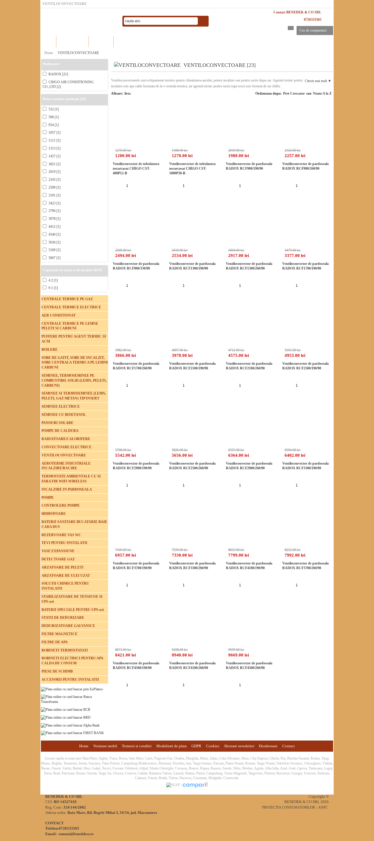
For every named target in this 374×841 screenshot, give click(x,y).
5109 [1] (54, 250)
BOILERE (49, 349)
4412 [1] (54, 227)
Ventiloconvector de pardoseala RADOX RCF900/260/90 (305, 166)
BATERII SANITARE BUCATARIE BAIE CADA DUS (74, 524)
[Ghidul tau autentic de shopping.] (195, 785)
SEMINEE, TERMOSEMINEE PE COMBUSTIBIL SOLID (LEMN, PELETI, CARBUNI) (74, 380)
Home (48, 41)
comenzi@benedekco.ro (76, 834)
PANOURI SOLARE (57, 423)
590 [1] (53, 117)
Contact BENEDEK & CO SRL (297, 12)
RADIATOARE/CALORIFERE (65, 439)
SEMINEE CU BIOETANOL (63, 415)
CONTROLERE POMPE (60, 505)
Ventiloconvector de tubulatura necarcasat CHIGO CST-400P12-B (136, 168)
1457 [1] (54, 156)
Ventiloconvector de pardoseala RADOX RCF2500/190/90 (305, 366)
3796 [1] (54, 211)
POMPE (47, 498)
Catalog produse (73, 41)
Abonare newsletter (239, 746)
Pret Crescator (294, 93)
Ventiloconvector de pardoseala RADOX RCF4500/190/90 (136, 665)
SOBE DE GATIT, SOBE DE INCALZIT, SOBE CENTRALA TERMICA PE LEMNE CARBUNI (74, 363)
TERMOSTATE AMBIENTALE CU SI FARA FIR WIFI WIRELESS (71, 478)
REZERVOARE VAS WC (61, 535)
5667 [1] (54, 258)
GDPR (196, 746)
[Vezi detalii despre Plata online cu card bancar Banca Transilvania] (74, 699)
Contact (288, 746)
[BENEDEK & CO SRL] (79, 21)
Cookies (212, 746)
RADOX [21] (58, 74)
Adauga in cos (141, 185)
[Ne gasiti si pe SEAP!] (173, 785)
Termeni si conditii (137, 746)
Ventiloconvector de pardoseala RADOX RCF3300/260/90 (192, 565)
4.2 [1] (53, 280)
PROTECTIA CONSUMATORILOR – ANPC (295, 807)
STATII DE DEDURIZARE (62, 618)
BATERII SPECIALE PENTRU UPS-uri (72, 610)
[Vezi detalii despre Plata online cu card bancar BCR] (65, 709)
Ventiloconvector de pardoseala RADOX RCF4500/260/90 (249, 665)
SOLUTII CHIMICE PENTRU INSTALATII (65, 585)
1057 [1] (54, 133)
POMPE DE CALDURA (60, 431)
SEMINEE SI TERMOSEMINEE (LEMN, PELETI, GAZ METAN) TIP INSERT (73, 395)
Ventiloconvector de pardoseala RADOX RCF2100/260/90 (249, 366)
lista (127, 93)
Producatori (101, 41)
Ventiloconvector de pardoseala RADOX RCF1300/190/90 (192, 266)
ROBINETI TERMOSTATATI (64, 650)
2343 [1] (54, 180)
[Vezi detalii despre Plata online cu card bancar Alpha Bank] (70, 725)
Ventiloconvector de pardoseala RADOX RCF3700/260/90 (305, 565)
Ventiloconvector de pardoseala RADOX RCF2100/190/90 (192, 366)
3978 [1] (54, 219)
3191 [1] (54, 195)
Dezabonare (268, 746)
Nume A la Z (322, 93)
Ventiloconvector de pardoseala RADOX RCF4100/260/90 (192, 665)
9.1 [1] (53, 288)
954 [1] (53, 125)
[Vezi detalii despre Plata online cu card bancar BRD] (66, 717)
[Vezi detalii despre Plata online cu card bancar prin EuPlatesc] (72, 689)
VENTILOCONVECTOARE (78, 53)
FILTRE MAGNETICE (59, 634)
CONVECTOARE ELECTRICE (66, 447)
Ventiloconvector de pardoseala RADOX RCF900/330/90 (136, 266)
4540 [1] (54, 234)
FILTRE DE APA (54, 642)
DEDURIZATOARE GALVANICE (68, 626)
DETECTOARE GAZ (58, 559)
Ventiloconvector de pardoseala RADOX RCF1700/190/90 (305, 266)
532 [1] (53, 109)
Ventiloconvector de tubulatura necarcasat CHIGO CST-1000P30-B (192, 168)
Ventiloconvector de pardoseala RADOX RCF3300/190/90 (305, 465)
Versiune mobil (105, 746)
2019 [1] (54, 172)
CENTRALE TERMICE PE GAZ (67, 299)
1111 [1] (54, 140)
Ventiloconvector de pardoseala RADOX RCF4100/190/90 (249, 565)
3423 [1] (54, 203)
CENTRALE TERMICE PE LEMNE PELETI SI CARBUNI (69, 326)
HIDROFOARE (53, 514)
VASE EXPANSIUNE (58, 551)
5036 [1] (54, 242)
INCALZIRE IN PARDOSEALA (66, 489)
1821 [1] (54, 164)
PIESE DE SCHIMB (57, 671)
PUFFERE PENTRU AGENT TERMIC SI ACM (73, 338)
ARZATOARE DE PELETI (62, 567)
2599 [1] (54, 187)
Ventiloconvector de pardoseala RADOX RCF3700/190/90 (136, 565)
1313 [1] (54, 148)
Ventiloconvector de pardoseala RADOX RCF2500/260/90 (192, 465)
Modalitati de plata (171, 746)
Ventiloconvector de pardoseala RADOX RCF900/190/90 (249, 166)
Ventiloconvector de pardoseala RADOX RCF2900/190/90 (136, 465)
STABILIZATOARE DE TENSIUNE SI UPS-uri (72, 599)
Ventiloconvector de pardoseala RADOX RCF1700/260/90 (136, 366)
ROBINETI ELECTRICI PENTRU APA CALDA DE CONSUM (72, 660)
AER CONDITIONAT (58, 315)
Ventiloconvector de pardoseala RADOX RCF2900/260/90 (249, 465)
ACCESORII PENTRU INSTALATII (70, 679)
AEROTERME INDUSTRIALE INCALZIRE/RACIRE (66, 465)
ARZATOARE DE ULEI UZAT (65, 576)
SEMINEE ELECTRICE (60, 406)
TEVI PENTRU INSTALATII (64, 543)
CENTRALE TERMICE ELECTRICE (71, 307)
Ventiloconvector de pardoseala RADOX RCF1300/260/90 (249, 266)
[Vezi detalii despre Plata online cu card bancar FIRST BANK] (72, 733)
